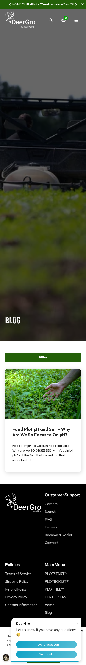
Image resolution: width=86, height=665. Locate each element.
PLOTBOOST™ (57, 581)
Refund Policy (16, 589)
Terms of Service (18, 573)
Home (49, 604)
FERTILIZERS (55, 597)
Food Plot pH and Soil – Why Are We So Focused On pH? (41, 432)
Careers (51, 503)
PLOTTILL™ (54, 589)
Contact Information (21, 604)
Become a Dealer (58, 535)
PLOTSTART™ (56, 573)
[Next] (75, 4)
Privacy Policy (16, 597)
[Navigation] (76, 20)
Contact (51, 542)
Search (50, 511)
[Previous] (10, 4)
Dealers (51, 527)
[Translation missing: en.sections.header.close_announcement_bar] (82, 4)
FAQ (48, 519)
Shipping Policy (16, 581)
